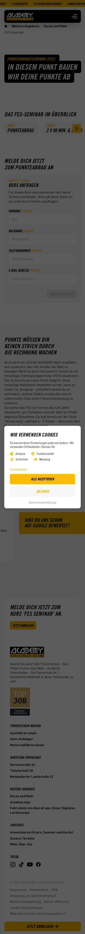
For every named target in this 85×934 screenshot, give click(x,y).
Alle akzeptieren (42, 479)
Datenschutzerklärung (42, 502)
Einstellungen (18, 469)
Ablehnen (42, 491)
